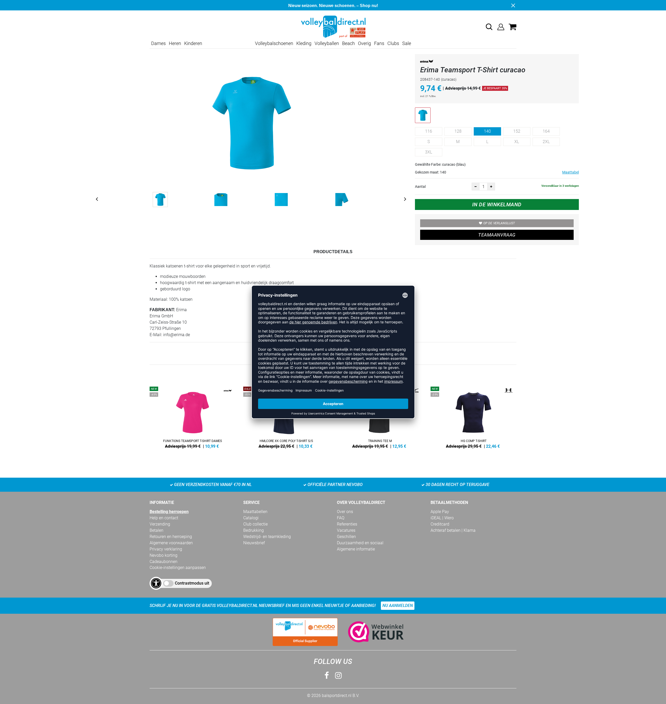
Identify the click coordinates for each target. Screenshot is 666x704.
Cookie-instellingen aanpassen (178, 567)
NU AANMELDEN (397, 605)
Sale (406, 43)
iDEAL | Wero (442, 517)
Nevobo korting (163, 555)
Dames (158, 43)
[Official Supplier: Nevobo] (305, 632)
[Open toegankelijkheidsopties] (156, 583)
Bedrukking (253, 530)
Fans (379, 43)
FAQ (340, 517)
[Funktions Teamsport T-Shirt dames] (192, 416)
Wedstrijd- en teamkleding (267, 536)
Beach (348, 43)
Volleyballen (327, 43)
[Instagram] (338, 675)
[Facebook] (326, 675)
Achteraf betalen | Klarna (453, 530)
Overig (364, 43)
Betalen (156, 530)
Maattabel (570, 172)
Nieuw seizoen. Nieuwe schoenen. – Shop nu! (333, 5)
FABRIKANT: (162, 310)
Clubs (393, 43)
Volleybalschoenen (274, 43)
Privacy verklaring (166, 549)
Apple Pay (440, 511)
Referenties (347, 524)
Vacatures (346, 530)
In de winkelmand (497, 204)
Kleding (303, 43)
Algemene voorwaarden (171, 542)
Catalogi (251, 517)
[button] (489, 27)
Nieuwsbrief (254, 542)
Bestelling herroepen (169, 511)
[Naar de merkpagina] (426, 62)
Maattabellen (255, 511)
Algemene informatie (356, 549)
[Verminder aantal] (475, 186)
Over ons (345, 511)
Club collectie (255, 524)
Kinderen (193, 43)
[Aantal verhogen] (491, 186)
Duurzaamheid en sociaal (360, 542)
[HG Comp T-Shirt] (473, 416)
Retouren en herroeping (171, 536)
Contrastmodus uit (192, 583)
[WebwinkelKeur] (371, 631)
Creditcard (440, 524)
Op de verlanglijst (499, 223)
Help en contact (164, 517)
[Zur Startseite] (333, 26)
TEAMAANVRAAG (496, 235)
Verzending (160, 524)
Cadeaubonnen (163, 561)
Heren (175, 43)
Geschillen (346, 536)
